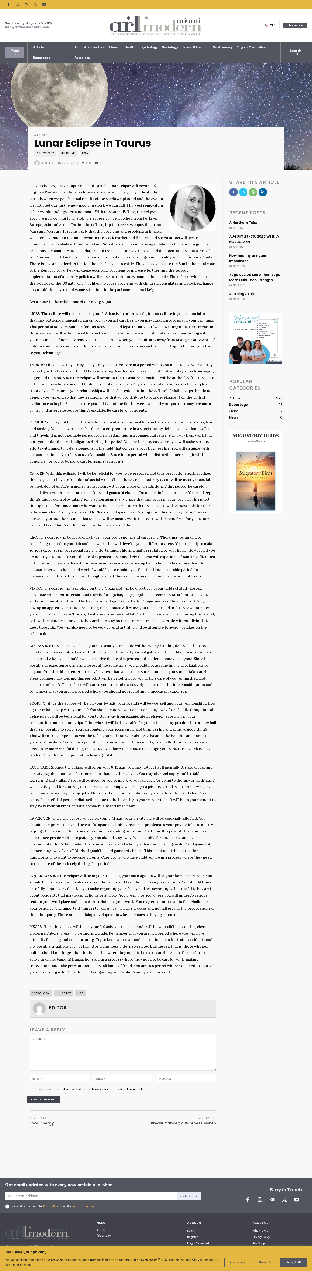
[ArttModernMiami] (156, 25)
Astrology (45, 153)
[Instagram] (17, 4)
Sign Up (186, 1195)
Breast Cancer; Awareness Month (183, 1123)
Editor (48, 163)
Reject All (265, 1262)
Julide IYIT (68, 153)
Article (40, 135)
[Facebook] (8, 4)
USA (85, 153)
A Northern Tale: (243, 222)
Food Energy (42, 1123)
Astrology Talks (242, 293)
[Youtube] (44, 4)
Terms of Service (83, 1206)
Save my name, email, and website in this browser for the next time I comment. (89, 1089)
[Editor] (37, 163)
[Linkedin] (263, 192)
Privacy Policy (52, 1206)
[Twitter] (35, 4)
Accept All (293, 1262)
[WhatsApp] (253, 192)
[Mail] (26, 4)
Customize (237, 1262)
